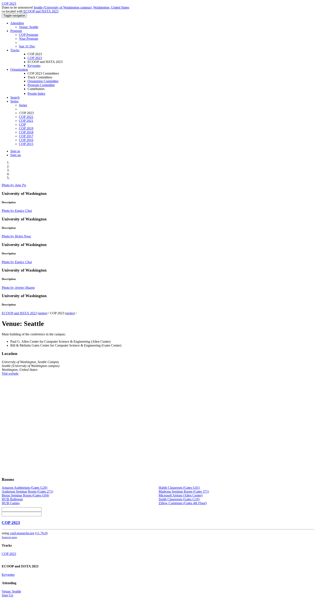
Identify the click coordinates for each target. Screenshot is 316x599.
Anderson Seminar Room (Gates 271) (27, 491)
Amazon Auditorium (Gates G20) (24, 487)
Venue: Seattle (28, 27)
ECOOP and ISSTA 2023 (40, 11)
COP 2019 (26, 128)
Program (16, 31)
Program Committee (41, 85)
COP (22, 124)
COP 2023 (35, 58)
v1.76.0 (41, 533)
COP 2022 (26, 117)
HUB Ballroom (12, 499)
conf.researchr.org (22, 533)
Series (23, 105)
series (42, 313)
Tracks (14, 50)
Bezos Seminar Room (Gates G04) (25, 495)
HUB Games (11, 503)
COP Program (28, 35)
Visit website (10, 373)
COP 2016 (26, 140)
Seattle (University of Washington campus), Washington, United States (81, 7)
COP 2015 (26, 144)
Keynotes (34, 65)
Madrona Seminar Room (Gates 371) (184, 491)
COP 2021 (26, 120)
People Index (36, 93)
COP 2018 (26, 132)
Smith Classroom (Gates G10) (179, 499)
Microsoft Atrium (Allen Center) (180, 495)
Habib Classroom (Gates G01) (179, 487)
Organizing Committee (43, 81)
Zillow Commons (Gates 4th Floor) (183, 503)
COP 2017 (26, 136)
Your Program (28, 38)
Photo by (14, 185)
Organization (19, 69)
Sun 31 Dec (27, 46)
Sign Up (7, 595)
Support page (9, 537)
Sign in (15, 151)
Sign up (15, 155)
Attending (17, 23)
